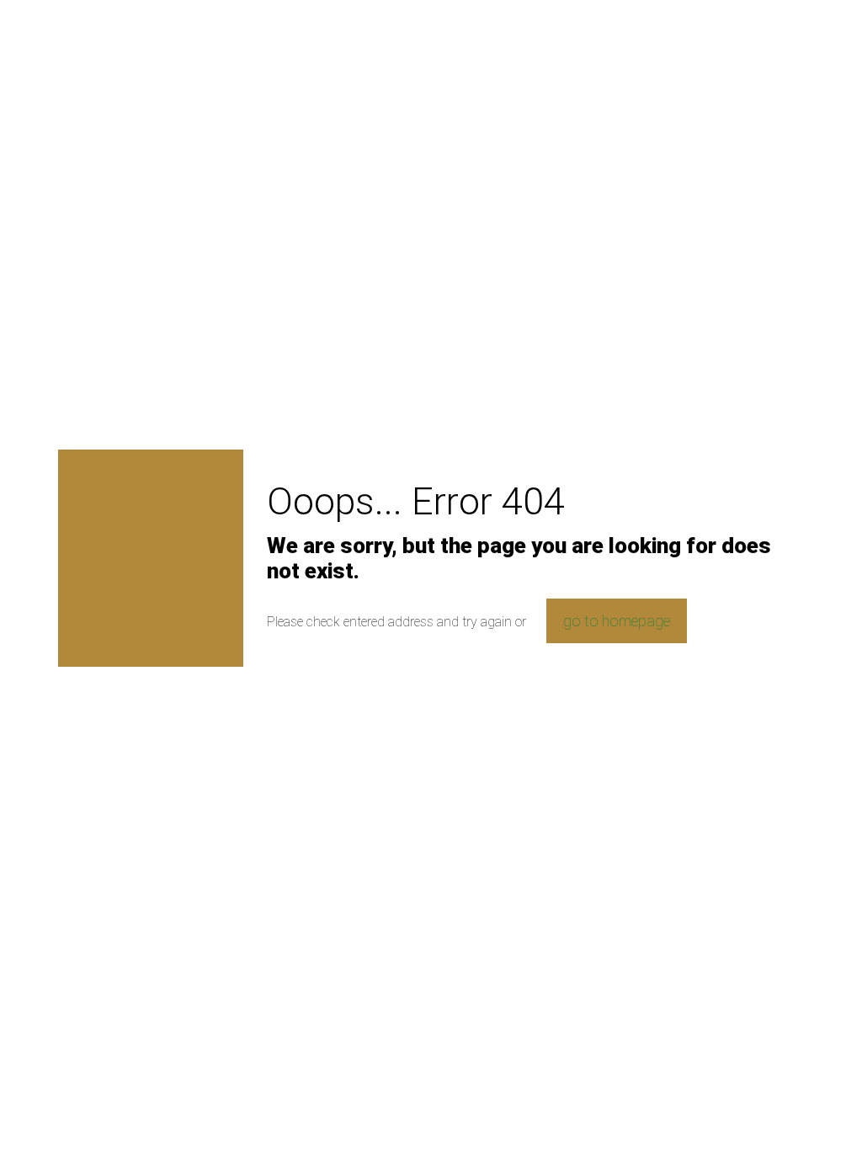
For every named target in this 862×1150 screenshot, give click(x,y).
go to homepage (616, 621)
